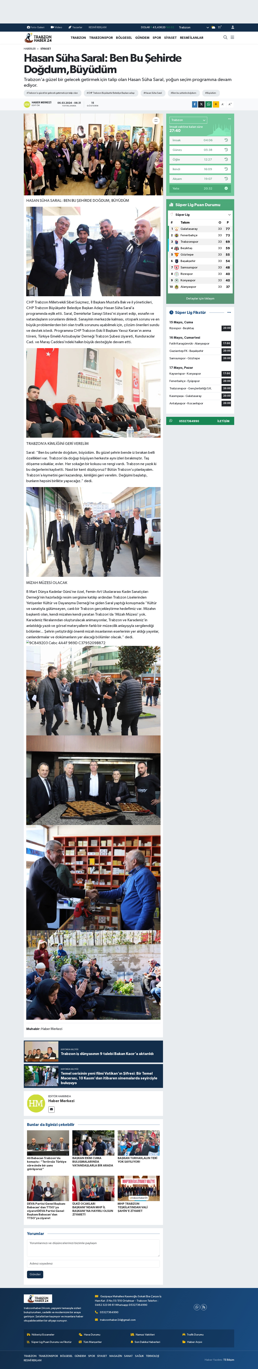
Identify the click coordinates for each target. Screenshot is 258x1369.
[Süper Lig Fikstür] (229, 312)
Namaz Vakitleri (145, 1334)
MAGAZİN (115, 1356)
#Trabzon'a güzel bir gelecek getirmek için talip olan (52, 93)
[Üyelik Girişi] (231, 27)
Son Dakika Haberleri (147, 1342)
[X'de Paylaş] (201, 104)
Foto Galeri (37, 27)
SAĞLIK (139, 1356)
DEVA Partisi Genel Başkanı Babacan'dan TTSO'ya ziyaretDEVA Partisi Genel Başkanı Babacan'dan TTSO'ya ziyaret (46, 1211)
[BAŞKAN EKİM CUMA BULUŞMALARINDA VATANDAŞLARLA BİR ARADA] (93, 1142)
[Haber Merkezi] (36, 1103)
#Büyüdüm (210, 93)
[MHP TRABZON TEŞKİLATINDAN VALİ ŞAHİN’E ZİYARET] (139, 1188)
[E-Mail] (51, 1109)
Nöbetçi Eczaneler (43, 1334)
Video (58, 27)
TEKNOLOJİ (152, 1356)
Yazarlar (77, 27)
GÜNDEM (142, 37)
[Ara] (225, 37)
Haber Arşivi (194, 1342)
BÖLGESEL (124, 37)
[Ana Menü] (232, 37)
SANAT (128, 1356)
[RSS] (204, 1307)
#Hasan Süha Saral (153, 93)
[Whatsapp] (197, 1307)
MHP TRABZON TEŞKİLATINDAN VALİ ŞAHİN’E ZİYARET (133, 1207)
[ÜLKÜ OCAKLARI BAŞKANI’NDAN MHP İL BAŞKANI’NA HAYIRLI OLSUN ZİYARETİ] (93, 1188)
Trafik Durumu (195, 1334)
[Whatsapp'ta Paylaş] (208, 104)
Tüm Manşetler (92, 1342)
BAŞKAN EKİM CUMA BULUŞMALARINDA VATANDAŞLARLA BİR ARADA (92, 1162)
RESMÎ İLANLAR (191, 37)
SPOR (157, 37)
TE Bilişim (228, 1359)
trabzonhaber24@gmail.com (118, 1319)
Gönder (35, 1274)
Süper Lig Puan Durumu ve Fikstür (51, 1342)
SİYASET (170, 37)
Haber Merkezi (61, 1101)
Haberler (30, 49)
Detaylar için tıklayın (200, 298)
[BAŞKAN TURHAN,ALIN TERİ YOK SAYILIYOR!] (139, 1142)
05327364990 (109, 1312)
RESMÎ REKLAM (98, 27)
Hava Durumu (92, 1334)
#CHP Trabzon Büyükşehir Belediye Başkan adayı (110, 93)
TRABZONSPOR (101, 37)
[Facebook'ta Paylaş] (194, 104)
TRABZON (78, 37)
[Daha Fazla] (216, 104)
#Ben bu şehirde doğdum (183, 93)
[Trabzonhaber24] (38, 37)
